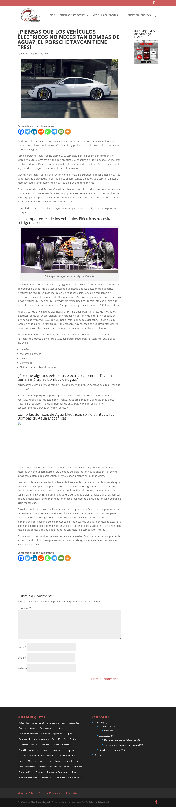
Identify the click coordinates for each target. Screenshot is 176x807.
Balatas (33, 728)
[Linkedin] (34, 132)
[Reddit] (41, 132)
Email (22, 657)
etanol (34, 744)
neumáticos (55, 761)
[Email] (61, 132)
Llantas (22, 755)
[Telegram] (54, 132)
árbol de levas (75, 777)
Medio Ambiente (67, 755)
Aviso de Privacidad (50, 793)
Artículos (98, 722)
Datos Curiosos (71, 739)
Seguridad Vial (26, 772)
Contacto (71, 793)
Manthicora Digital (41, 802)
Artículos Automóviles (72, 15)
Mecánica (51, 755)
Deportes (108, 730)
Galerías (98, 755)
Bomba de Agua (47, 728)
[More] (68, 132)
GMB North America (28, 750)
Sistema (40, 772)
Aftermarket (38, 722)
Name (22, 647)
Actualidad (24, 722)
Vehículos (60, 777)
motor (22, 761)
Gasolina (66, 744)
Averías (22, 728)
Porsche (42, 766)
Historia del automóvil (52, 750)
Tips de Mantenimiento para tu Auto (121, 745)
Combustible (25, 739)
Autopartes (104, 735)
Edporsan (26, 53)
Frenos (55, 744)
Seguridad (77, 766)
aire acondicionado (56, 722)
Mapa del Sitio (26, 793)
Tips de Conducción (28, 777)
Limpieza (70, 750)
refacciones (55, 766)
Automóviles (105, 726)
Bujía (60, 728)
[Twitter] (28, 132)
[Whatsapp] (48, 132)
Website (22, 668)
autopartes (74, 722)
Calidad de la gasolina (51, 733)
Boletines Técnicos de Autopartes (120, 739)
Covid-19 (56, 739)
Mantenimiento (36, 755)
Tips (74, 772)
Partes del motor (72, 761)
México (42, 761)
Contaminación (41, 739)
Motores (32, 761)
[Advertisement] (80, 569)
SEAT (66, 766)
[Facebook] (21, 132)
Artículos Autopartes (105, 15)
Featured (45, 744)
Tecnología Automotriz (58, 772)
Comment (24, 608)
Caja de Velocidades (28, 733)
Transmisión (47, 777)
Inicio (52, 15)
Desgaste (23, 744)
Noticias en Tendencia (139, 15)
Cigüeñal (70, 733)
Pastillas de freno (27, 766)
